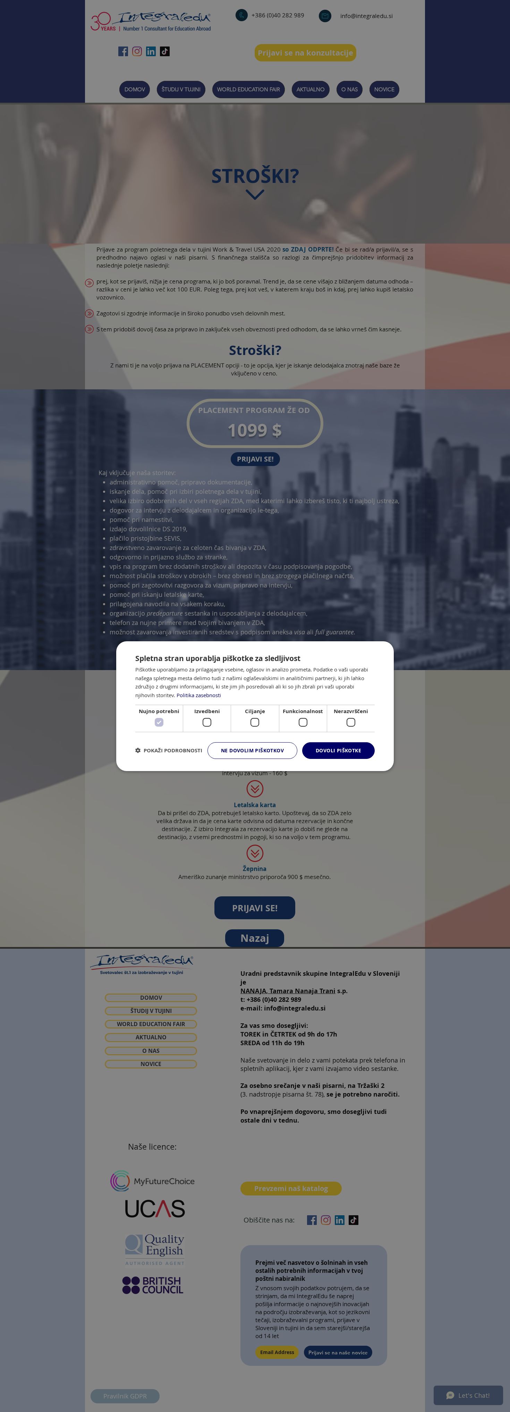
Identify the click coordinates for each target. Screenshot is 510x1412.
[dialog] (255, 706)
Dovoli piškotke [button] (338, 750)
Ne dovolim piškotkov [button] (252, 750)
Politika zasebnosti (199, 695)
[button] (168, 750)
